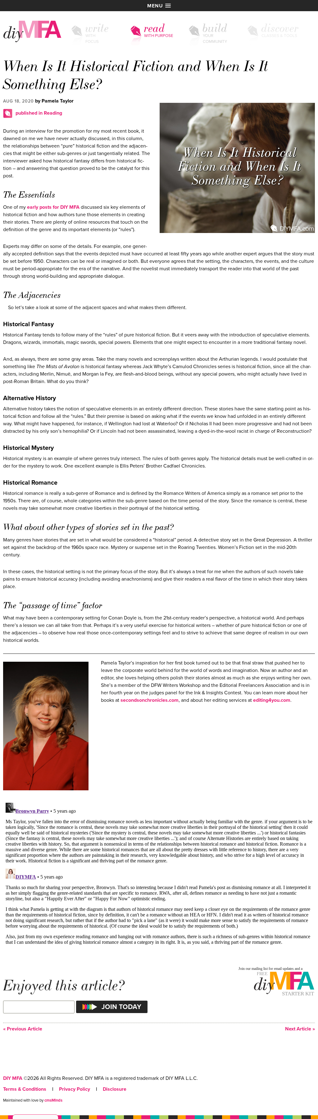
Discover (280, 28)
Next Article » (300, 1029)
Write (97, 28)
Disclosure (114, 1089)
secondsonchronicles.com (149, 700)
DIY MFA (12, 1078)
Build (215, 28)
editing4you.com (271, 700)
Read (154, 28)
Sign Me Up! (281, 1106)
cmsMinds (53, 1100)
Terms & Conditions (24, 1089)
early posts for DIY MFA (53, 207)
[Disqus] (159, 878)
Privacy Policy (74, 1089)
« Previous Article (22, 1029)
